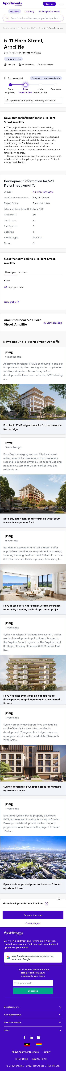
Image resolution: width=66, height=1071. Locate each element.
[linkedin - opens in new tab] (31, 1037)
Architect (22, 272)
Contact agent (33, 923)
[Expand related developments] (59, 899)
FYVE (7, 280)
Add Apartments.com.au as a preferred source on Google (32, 957)
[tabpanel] (33, 292)
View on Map (54, 322)
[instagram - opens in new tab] (38, 1037)
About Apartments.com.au (25, 1051)
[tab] (10, 272)
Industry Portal (39, 1058)
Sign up (49, 3)
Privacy (46, 1051)
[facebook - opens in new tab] (24, 1037)
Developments (9, 28)
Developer (10, 272)
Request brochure (33, 915)
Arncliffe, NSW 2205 (30, 28)
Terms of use (21, 1058)
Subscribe (33, 990)
